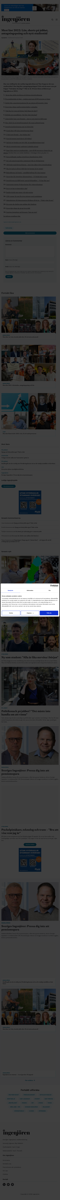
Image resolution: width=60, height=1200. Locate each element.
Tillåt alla (49, 613)
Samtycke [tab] (10, 590)
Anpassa (29, 613)
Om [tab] (50, 590)
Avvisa (11, 613)
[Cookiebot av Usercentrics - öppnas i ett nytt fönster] (51, 586)
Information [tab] (30, 590)
